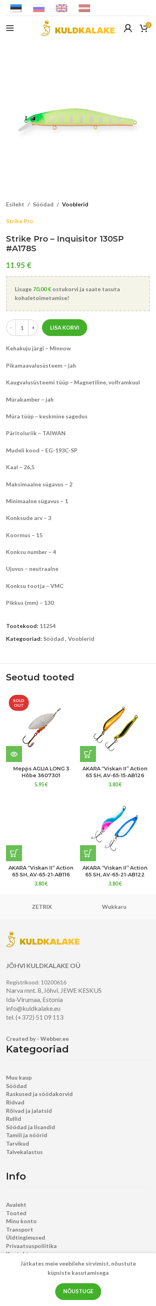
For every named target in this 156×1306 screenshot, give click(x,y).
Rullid (13, 1118)
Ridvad (15, 1102)
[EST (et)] (16, 7)
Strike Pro (19, 221)
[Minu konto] (128, 28)
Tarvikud (17, 1143)
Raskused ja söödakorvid (39, 1093)
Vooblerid (75, 204)
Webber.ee (54, 1038)
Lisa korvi (64, 327)
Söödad (43, 204)
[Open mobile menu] (10, 28)
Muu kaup (19, 1077)
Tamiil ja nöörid (26, 1135)
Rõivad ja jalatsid (29, 1110)
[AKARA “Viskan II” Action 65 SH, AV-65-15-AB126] (115, 727)
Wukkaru (114, 906)
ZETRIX (42, 906)
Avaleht (16, 1204)
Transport (19, 1229)
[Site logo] (78, 27)
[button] (88, 754)
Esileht (15, 204)
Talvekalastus (24, 1151)
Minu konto (21, 1221)
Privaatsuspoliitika (31, 1245)
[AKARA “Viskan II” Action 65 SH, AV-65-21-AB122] (115, 826)
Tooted (16, 1213)
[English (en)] (62, 7)
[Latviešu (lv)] (84, 7)
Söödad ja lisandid (30, 1127)
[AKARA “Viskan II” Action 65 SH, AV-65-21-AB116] (41, 826)
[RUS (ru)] (39, 7)
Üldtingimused (25, 1237)
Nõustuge (78, 1291)
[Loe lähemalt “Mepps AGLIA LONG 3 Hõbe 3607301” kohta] (14, 754)
